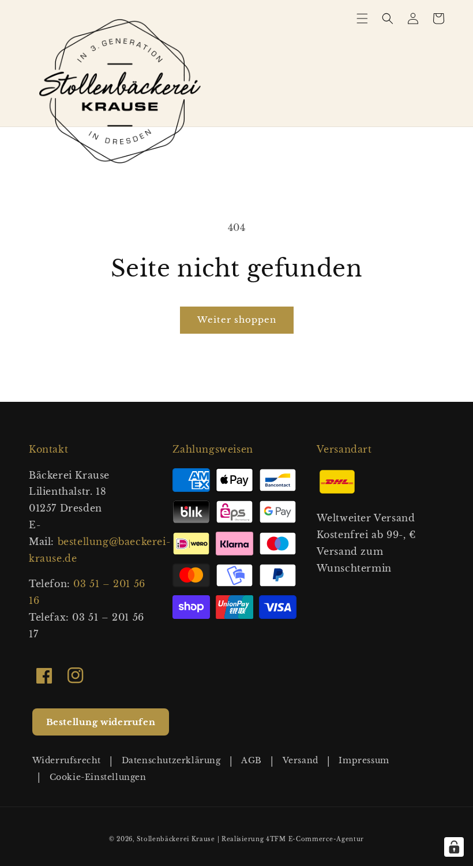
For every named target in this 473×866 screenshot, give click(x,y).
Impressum (364, 760)
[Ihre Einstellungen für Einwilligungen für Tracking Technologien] (454, 847)
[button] (362, 18)
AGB (251, 760)
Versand (300, 760)
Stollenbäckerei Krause (176, 839)
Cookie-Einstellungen (98, 777)
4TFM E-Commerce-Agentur (315, 839)
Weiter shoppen (236, 319)
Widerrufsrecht (66, 760)
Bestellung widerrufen (101, 721)
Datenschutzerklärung (171, 760)
